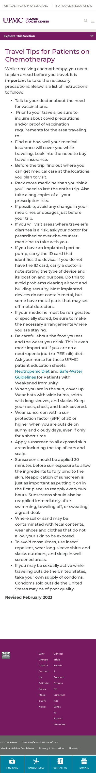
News (42, 706)
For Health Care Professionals (25, 5)
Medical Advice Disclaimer (17, 748)
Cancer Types (36, 768)
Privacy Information (51, 748)
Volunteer (60, 724)
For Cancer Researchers (74, 5)
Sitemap (74, 748)
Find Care (12, 768)
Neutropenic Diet (32, 371)
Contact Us (60, 768)
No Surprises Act (59, 694)
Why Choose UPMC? (43, 659)
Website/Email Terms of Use (40, 742)
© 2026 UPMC (9, 742)
